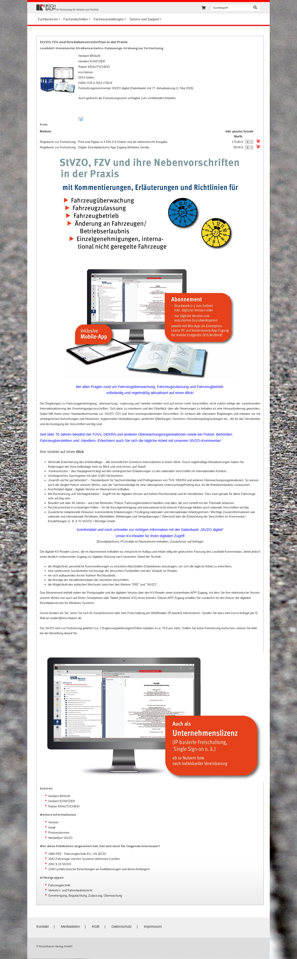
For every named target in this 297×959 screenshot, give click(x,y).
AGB (95, 926)
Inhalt (51, 827)
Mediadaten (70, 926)
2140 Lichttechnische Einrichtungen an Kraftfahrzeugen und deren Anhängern (99, 869)
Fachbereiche (48, 19)
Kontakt (42, 926)
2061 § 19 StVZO (59, 864)
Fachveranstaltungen (109, 19)
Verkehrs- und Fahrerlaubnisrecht (70, 890)
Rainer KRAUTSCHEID (64, 806)
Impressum (153, 926)
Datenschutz (122, 926)
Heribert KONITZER (61, 801)
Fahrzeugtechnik (59, 885)
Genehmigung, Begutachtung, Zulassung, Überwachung (85, 895)
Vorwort (53, 822)
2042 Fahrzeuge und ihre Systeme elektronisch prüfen (84, 858)
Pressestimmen (58, 832)
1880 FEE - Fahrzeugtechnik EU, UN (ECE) (77, 853)
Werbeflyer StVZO (60, 838)
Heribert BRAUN (59, 796)
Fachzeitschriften (75, 19)
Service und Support (144, 19)
